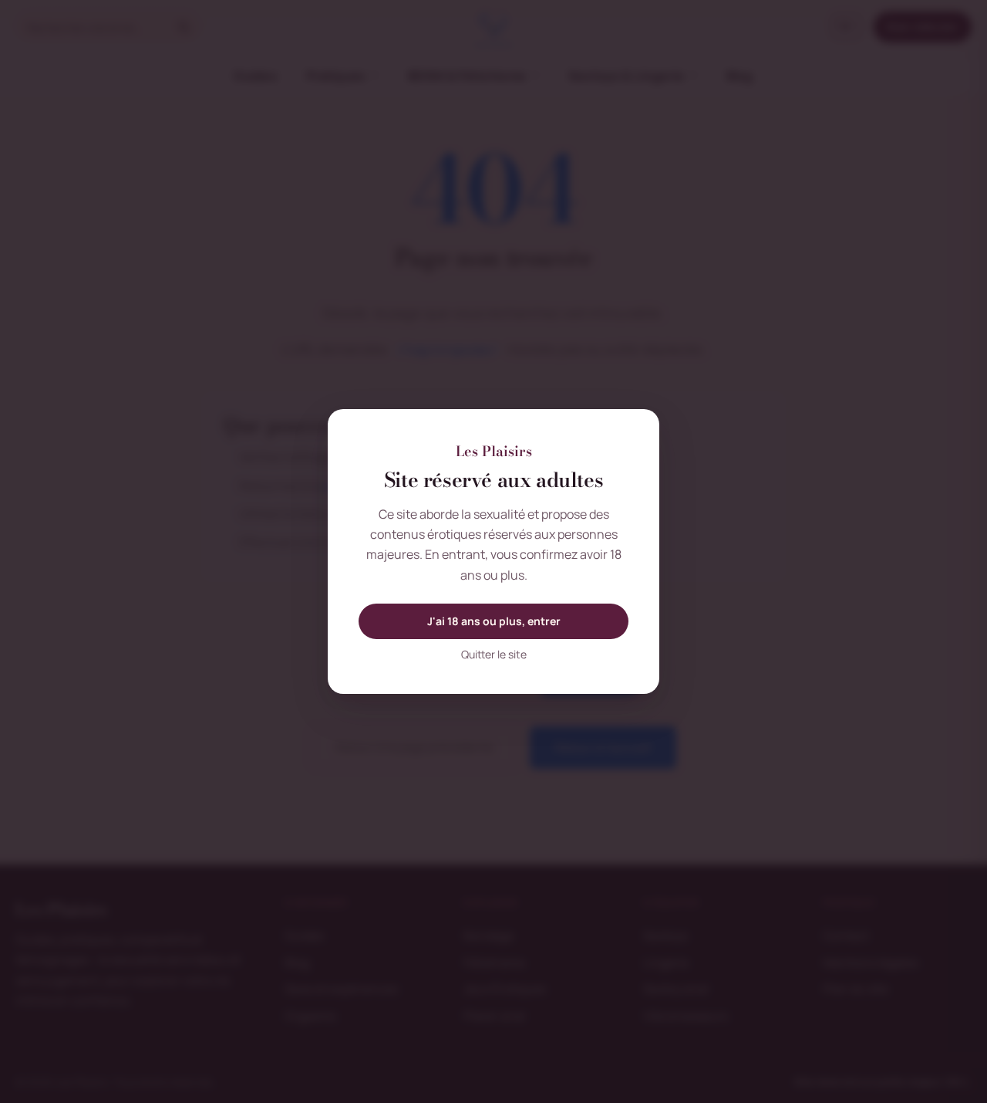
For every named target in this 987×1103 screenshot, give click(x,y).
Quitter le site (494, 654)
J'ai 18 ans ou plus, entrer (494, 621)
